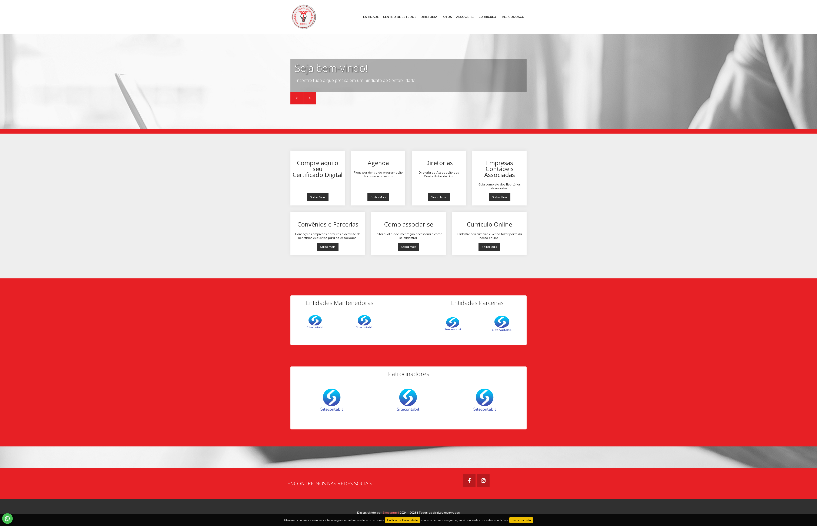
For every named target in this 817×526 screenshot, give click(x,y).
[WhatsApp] (7, 518)
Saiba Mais (317, 197)
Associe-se (465, 17)
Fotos (446, 17)
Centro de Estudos (399, 17)
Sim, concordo (521, 520)
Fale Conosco (512, 17)
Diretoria (429, 17)
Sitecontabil (391, 513)
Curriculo (487, 17)
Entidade (371, 17)
